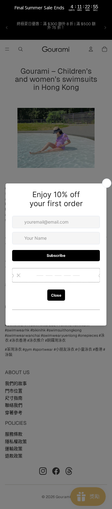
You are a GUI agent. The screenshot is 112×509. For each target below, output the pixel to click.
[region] (56, 8)
